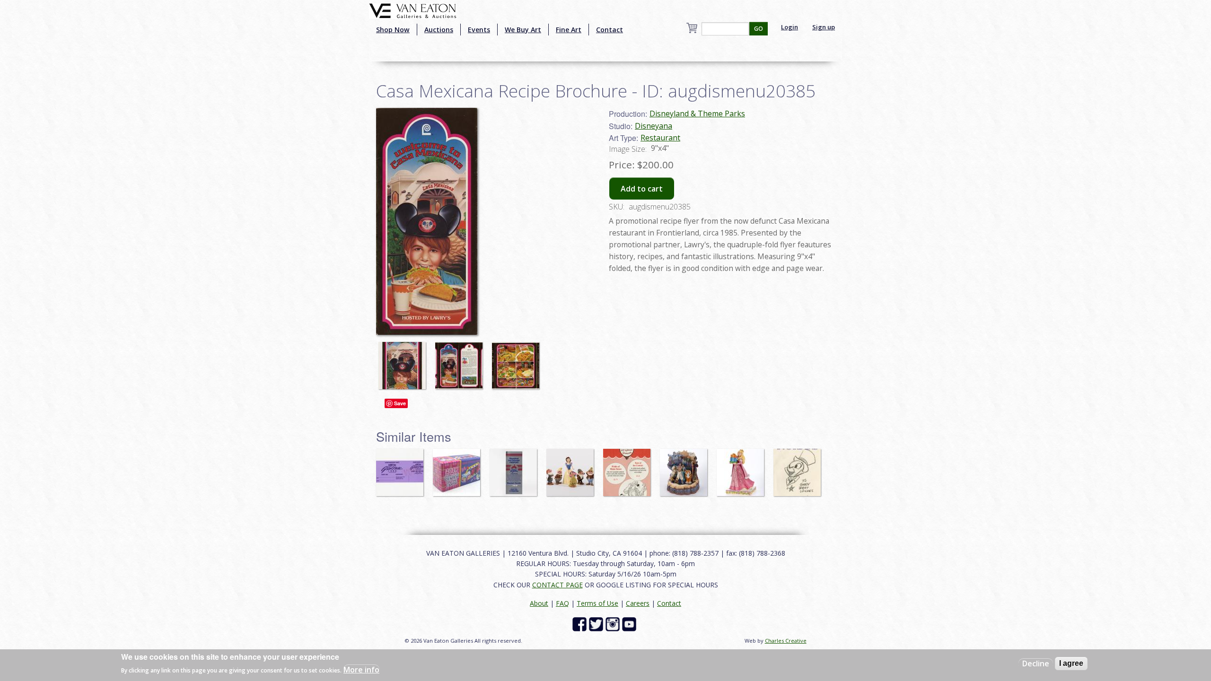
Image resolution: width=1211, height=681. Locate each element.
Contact (609, 29)
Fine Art (568, 29)
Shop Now (393, 29)
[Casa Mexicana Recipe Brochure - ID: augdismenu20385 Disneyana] (426, 220)
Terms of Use (597, 603)
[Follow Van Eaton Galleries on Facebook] (580, 623)
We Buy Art (523, 29)
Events (479, 29)
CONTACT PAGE (557, 584)
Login (789, 27)
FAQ (562, 603)
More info (361, 669)
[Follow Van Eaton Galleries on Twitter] (597, 623)
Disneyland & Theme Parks (697, 113)
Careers (637, 603)
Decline (1035, 663)
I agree (1071, 663)
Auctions (438, 29)
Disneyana (653, 126)
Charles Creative (786, 640)
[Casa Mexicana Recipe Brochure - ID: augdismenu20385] (404, 361)
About (539, 603)
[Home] (412, 10)
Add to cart (642, 188)
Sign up (823, 27)
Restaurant (660, 137)
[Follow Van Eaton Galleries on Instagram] (614, 623)
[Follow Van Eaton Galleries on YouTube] (630, 623)
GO (758, 29)
